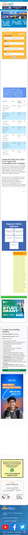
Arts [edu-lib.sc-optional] (19, 265)
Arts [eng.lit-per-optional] (19, 277)
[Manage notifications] (24, 532)
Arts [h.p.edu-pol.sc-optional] (20, 287)
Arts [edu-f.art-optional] (19, 262)
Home (2, 29)
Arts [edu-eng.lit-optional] (19, 260)
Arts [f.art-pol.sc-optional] (19, 283)
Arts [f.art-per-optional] (19, 281)
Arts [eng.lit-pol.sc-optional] (20, 278)
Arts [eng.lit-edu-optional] (19, 271)
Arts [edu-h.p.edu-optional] (19, 263)
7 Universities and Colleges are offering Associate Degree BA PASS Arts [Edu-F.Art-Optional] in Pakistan (13, 92)
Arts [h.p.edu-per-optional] (19, 286)
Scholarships (9, 237)
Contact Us (10, 532)
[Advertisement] (14, 48)
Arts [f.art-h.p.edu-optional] (19, 280)
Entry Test (14, 244)
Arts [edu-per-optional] (19, 268)
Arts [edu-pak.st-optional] (19, 266)
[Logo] (14, 507)
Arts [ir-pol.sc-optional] (19, 289)
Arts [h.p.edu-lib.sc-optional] (20, 284)
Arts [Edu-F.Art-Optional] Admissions (9, 231)
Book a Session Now (14, 370)
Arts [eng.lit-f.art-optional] (19, 272)
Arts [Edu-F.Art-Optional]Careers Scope (18, 231)
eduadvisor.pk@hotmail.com (10, 518)
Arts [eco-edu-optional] (19, 257)
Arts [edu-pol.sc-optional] (19, 269)
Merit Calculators (18, 237)
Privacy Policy (17, 532)
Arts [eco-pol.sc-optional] (19, 259)
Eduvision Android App (10, 521)
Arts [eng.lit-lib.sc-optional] (19, 275)
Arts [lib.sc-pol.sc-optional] (19, 291)
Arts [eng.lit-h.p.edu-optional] (20, 274)
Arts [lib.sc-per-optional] (19, 290)
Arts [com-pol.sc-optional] (19, 256)
